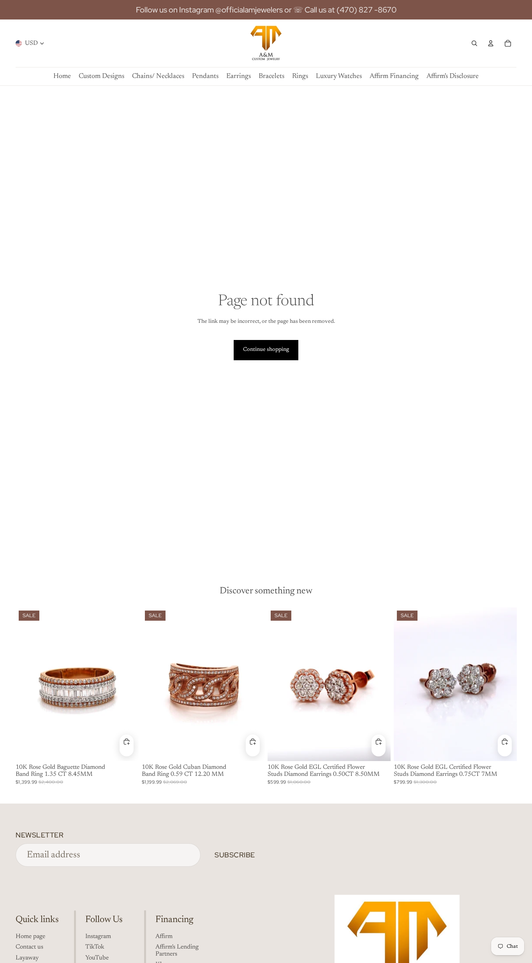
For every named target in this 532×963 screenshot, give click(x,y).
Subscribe (235, 854)
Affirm (164, 936)
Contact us (29, 947)
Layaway (27, 958)
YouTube (97, 958)
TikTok (94, 947)
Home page (30, 936)
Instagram (98, 936)
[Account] (490, 43)
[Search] (474, 43)
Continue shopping (266, 349)
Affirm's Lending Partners (177, 950)
